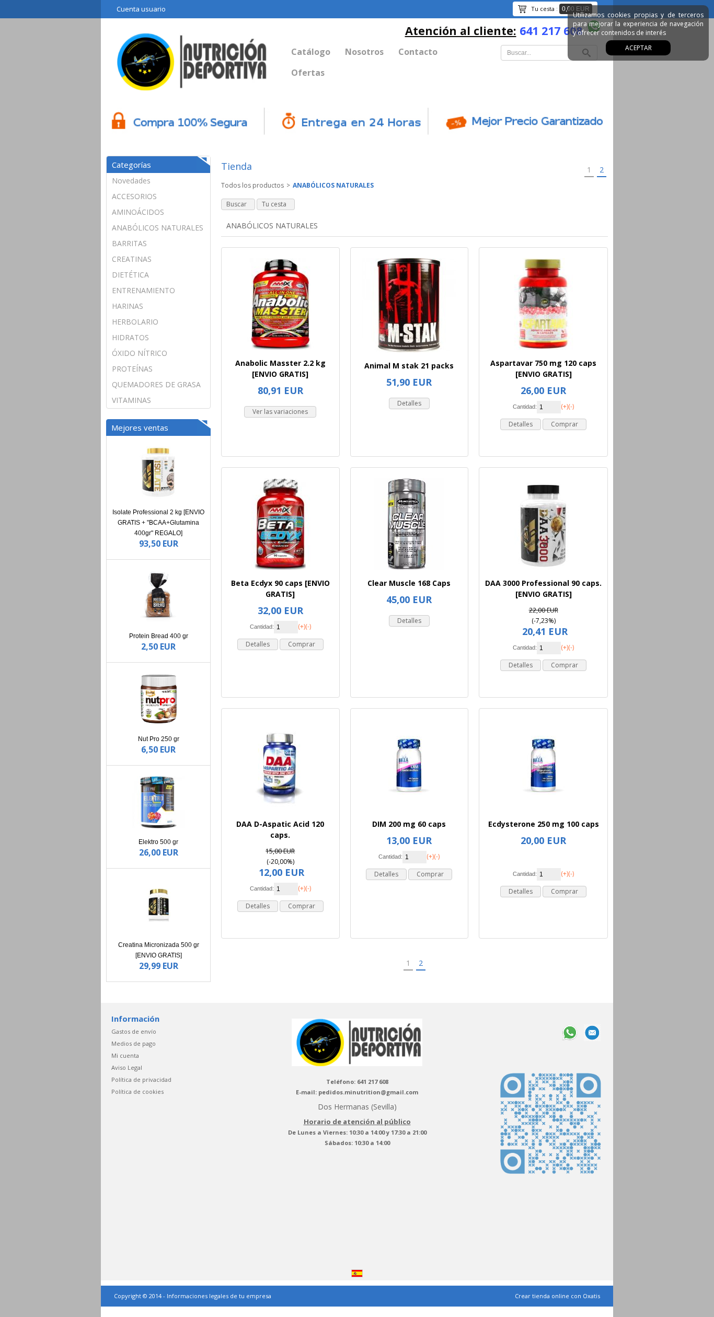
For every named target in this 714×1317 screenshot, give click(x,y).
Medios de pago (133, 1043)
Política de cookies (137, 1091)
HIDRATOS (130, 337)
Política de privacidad (141, 1079)
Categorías (131, 164)
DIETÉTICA (130, 275)
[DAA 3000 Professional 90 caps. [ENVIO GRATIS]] (543, 572)
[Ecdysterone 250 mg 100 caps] (543, 813)
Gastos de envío (133, 1031)
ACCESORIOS (134, 196)
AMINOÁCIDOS (138, 212)
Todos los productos (252, 185)
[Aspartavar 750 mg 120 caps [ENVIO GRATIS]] (543, 352)
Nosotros (364, 51)
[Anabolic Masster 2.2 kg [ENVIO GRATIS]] (280, 352)
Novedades (131, 181)
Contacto (417, 51)
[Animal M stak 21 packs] (409, 355)
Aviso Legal (126, 1067)
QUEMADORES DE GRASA (156, 384)
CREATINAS (132, 259)
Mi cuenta (125, 1055)
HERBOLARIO (135, 322)
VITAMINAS (131, 400)
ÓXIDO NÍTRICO (139, 353)
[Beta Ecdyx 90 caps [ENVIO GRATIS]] (280, 572)
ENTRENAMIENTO (143, 290)
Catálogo (310, 51)
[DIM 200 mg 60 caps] (409, 813)
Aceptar (638, 47)
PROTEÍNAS (132, 369)
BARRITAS (129, 243)
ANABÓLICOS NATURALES (157, 228)
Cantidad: (525, 406)
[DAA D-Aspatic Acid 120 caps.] (280, 813)
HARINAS (127, 306)
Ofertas (308, 72)
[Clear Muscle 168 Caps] (409, 572)
